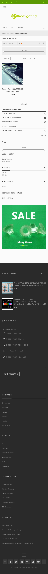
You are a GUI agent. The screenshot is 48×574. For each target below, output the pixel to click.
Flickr (27, 561)
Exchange (10, 493)
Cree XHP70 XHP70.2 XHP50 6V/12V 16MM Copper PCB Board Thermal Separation (30, 284)
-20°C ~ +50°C (6, 198)
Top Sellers (5, 407)
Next (44, 274)
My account (5, 444)
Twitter (10, 561)
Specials (4, 412)
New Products (6, 403)
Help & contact (6, 507)
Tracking (11, 489)
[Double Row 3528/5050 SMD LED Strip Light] (12, 74)
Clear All (43, 135)
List (43, 43)
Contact (20, 27)
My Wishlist (5, 466)
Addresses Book (6, 457)
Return (4, 493)
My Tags (4, 462)
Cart (11, 27)
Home (3, 2)
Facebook (5, 561)
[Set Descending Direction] (21, 43)
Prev (41, 274)
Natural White (6, 159)
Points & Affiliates (7, 498)
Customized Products (8, 502)
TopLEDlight (6, 425)
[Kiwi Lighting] (24, 16)
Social (44, 561)
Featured (4, 416)
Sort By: (5, 43)
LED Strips (10, 33)
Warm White (5, 161)
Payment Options (7, 484)
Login (16, 2)
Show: (25, 58)
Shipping (4, 489)
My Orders (5, 448)
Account (7, 2)
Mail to (38, 561)
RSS (16, 561)
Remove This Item (45, 113)
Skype (33, 561)
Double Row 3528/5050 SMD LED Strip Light (12, 90)
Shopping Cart (12, 2)
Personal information (8, 453)
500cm (4, 186)
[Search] (43, 27)
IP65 (3, 175)
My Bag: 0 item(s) (43, 2)
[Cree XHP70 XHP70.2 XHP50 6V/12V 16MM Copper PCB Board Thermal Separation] (7, 288)
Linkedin (22, 561)
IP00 (3, 173)
